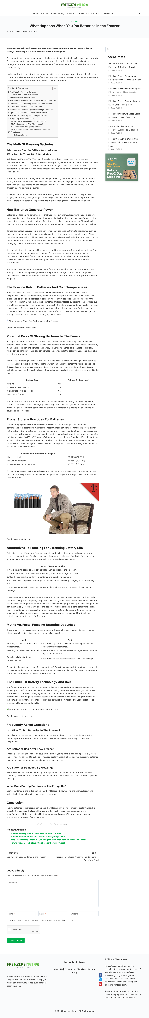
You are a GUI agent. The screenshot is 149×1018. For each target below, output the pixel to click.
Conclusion (15, 132)
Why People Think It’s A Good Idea (26, 95)
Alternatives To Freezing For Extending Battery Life (31, 110)
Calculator (84, 13)
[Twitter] (100, 979)
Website (74, 914)
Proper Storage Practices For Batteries (26, 106)
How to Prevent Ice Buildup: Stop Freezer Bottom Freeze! (38, 843)
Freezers (74, 21)
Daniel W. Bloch (14, 31)
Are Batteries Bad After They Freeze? (28, 124)
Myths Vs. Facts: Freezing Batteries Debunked (29, 112)
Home (35, 13)
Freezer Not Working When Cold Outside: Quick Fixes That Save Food (123, 142)
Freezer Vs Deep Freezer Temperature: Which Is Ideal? (36, 833)
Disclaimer (81, 969)
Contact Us (69, 969)
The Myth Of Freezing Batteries (23, 92)
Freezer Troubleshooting (52, 13)
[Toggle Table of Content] (53, 88)
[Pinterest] (100, 984)
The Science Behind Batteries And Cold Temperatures (33, 100)
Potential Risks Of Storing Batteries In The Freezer (31, 104)
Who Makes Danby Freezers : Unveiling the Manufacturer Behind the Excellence (48, 840)
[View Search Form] (140, 14)
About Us (58, 969)
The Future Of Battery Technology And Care (28, 115)
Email (42, 914)
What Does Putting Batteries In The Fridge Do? (32, 129)
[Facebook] (100, 975)
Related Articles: (20, 135)
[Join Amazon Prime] (123, 167)
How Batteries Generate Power (23, 98)
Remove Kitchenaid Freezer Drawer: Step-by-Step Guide (38, 836)
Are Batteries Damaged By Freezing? (28, 127)
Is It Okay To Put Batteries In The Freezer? (30, 121)
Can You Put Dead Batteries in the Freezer (26, 855)
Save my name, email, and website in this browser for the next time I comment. (42, 920)
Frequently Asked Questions (22, 118)
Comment (13, 882)
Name (11, 914)
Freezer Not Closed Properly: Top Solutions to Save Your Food (77, 856)
